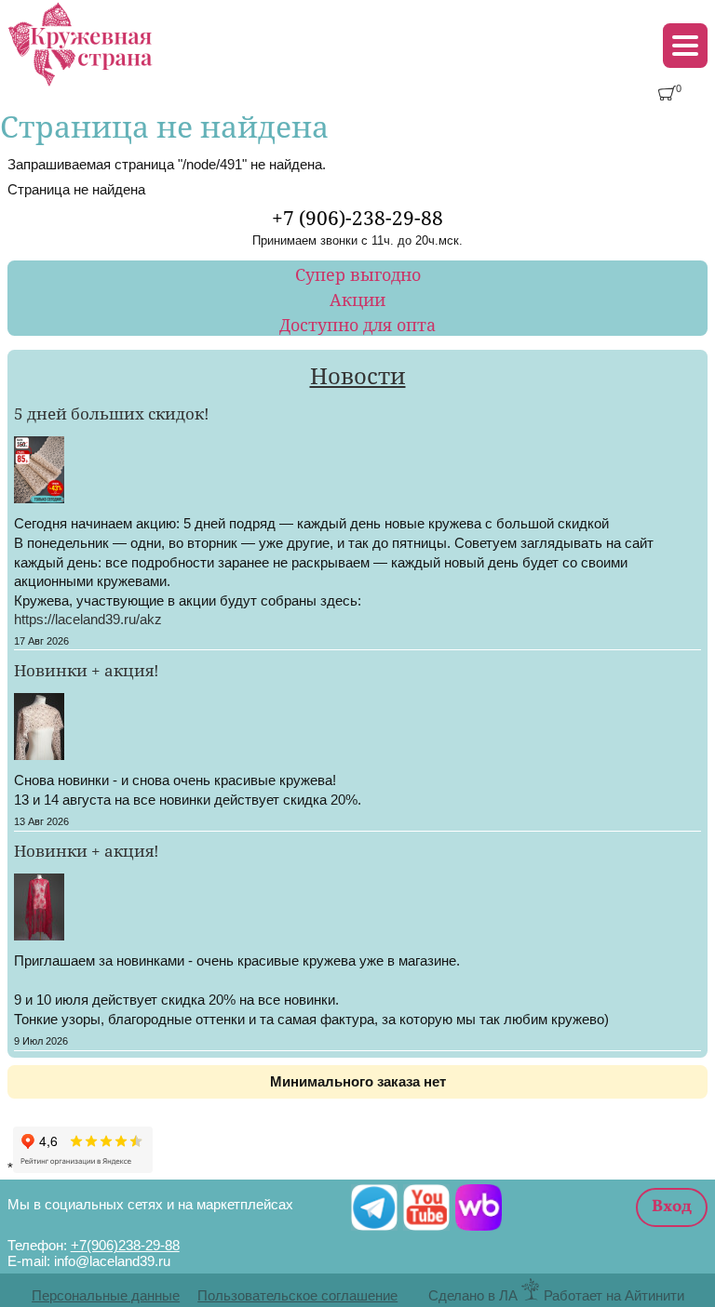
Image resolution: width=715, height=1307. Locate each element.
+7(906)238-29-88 (125, 1245)
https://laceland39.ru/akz (88, 619)
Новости (358, 375)
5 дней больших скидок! (111, 413)
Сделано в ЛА (473, 1295)
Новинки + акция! (86, 670)
